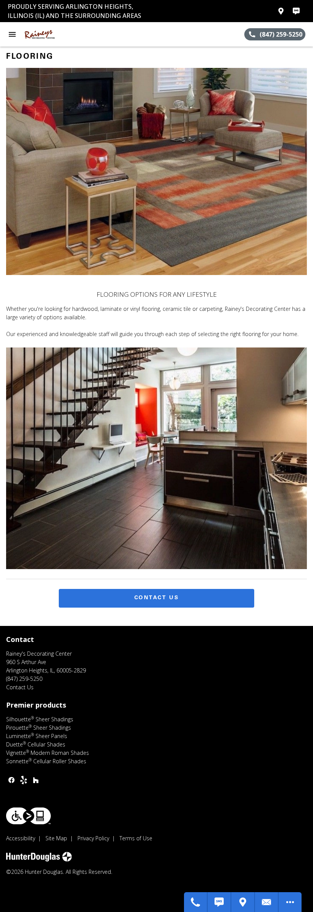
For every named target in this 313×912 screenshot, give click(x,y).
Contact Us (156, 598)
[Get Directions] (243, 902)
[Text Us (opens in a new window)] (296, 11)
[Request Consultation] (267, 902)
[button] (12, 34)
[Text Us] (219, 902)
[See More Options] (290, 902)
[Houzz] (36, 780)
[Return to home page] (47, 34)
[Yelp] (23, 780)
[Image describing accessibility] (28, 816)
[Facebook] (11, 780)
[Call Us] (196, 902)
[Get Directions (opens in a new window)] (281, 11)
